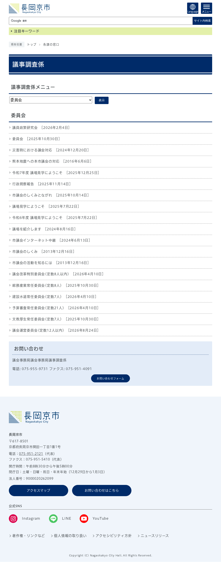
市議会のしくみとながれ (32, 195)
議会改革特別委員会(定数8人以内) (40, 274)
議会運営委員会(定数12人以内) (38, 330)
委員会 (17, 139)
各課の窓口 (51, 44)
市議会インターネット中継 (34, 240)
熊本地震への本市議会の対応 (35, 161)
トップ (31, 44)
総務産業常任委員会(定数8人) (37, 285)
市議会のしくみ (25, 251)
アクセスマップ (38, 490)
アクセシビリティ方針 (114, 535)
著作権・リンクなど (28, 535)
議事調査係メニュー (33, 87)
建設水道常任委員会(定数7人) (37, 296)
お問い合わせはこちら (102, 490)
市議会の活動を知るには (32, 262)
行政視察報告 (23, 184)
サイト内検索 (202, 20)
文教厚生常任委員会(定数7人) (37, 319)
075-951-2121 (31, 453)
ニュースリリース (155, 535)
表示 (102, 100)
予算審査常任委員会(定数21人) (38, 308)
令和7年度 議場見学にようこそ (37, 172)
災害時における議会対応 (32, 150)
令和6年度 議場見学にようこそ (37, 217)
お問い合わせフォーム (110, 378)
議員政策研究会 (25, 127)
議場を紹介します (26, 229)
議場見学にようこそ (28, 206)
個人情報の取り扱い (70, 535)
